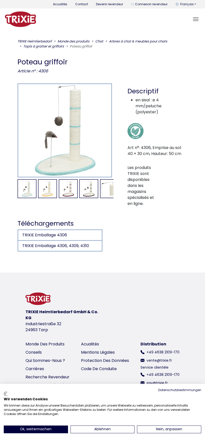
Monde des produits (45, 344)
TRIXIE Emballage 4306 (44, 235)
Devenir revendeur (109, 4)
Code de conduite (99, 369)
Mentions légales (98, 352)
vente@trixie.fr (159, 360)
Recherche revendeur (48, 377)
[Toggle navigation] (196, 19)
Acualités (60, 4)
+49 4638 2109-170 (163, 352)
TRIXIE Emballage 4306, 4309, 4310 (55, 246)
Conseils (34, 352)
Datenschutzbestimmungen (179, 390)
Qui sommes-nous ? (45, 360)
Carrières (35, 369)
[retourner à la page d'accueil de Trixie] (20, 19)
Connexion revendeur (151, 4)
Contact (81, 4)
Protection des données (105, 360)
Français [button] (187, 4)
